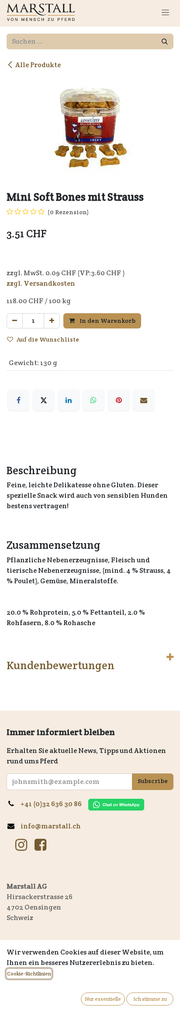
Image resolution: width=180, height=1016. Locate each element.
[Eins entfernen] (15, 320)
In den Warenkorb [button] (106, 321)
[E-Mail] (143, 400)
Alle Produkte (38, 64)
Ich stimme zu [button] (150, 998)
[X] (43, 400)
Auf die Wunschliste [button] (48, 339)
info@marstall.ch (51, 826)
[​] (21, 845)
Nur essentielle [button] (103, 998)
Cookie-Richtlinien (29, 973)
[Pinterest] (118, 400)
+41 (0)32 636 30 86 (54, 803)
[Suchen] (164, 41)
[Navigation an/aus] (165, 12)
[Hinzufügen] (52, 320)
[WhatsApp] (93, 400)
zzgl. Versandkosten (41, 283)
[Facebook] (18, 400)
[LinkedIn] (68, 400)
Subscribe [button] (153, 781)
